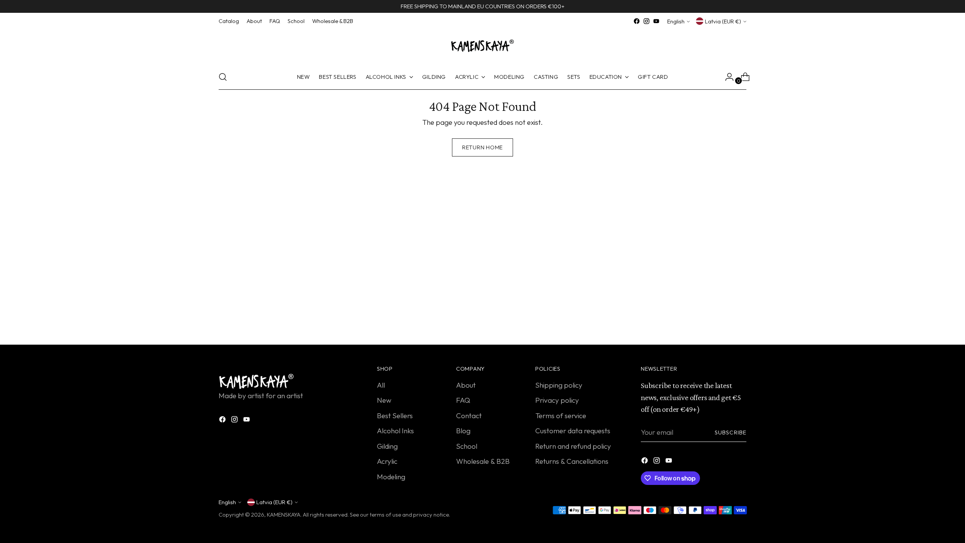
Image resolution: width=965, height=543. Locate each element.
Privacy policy (557, 400)
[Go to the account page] (726, 76)
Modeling (391, 476)
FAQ (463, 400)
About (466, 385)
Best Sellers (395, 415)
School (466, 446)
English (676, 21)
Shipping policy (558, 385)
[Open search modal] (222, 76)
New (384, 400)
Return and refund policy (573, 446)
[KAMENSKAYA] (482, 45)
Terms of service (560, 415)
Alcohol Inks (395, 430)
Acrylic (387, 461)
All (381, 385)
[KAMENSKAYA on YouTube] (656, 21)
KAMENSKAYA (283, 514)
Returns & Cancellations (571, 461)
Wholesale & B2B (483, 461)
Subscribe (730, 432)
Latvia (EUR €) (723, 21)
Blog (463, 430)
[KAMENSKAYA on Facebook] (636, 21)
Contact (469, 415)
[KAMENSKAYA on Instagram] (646, 21)
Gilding (387, 446)
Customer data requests (572, 430)
